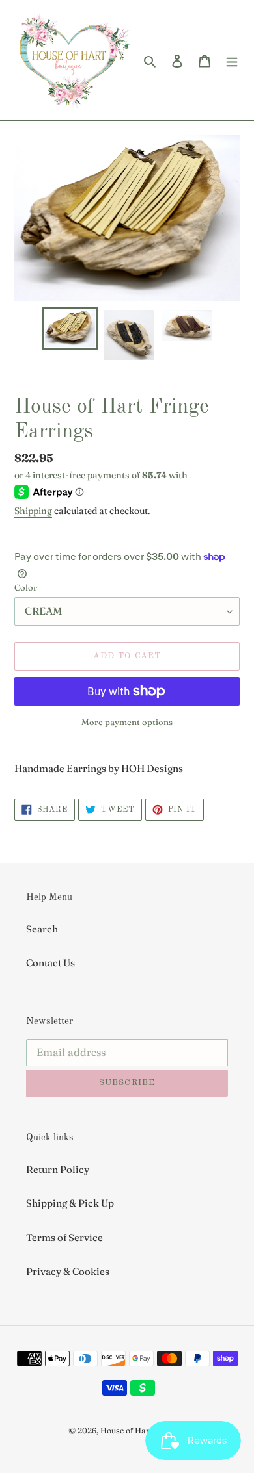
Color (25, 587)
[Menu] (232, 60)
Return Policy (57, 1169)
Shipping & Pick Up (70, 1203)
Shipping (33, 511)
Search (42, 929)
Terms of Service (64, 1237)
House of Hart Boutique (143, 1430)
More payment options (127, 722)
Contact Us (50, 962)
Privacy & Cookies (67, 1271)
